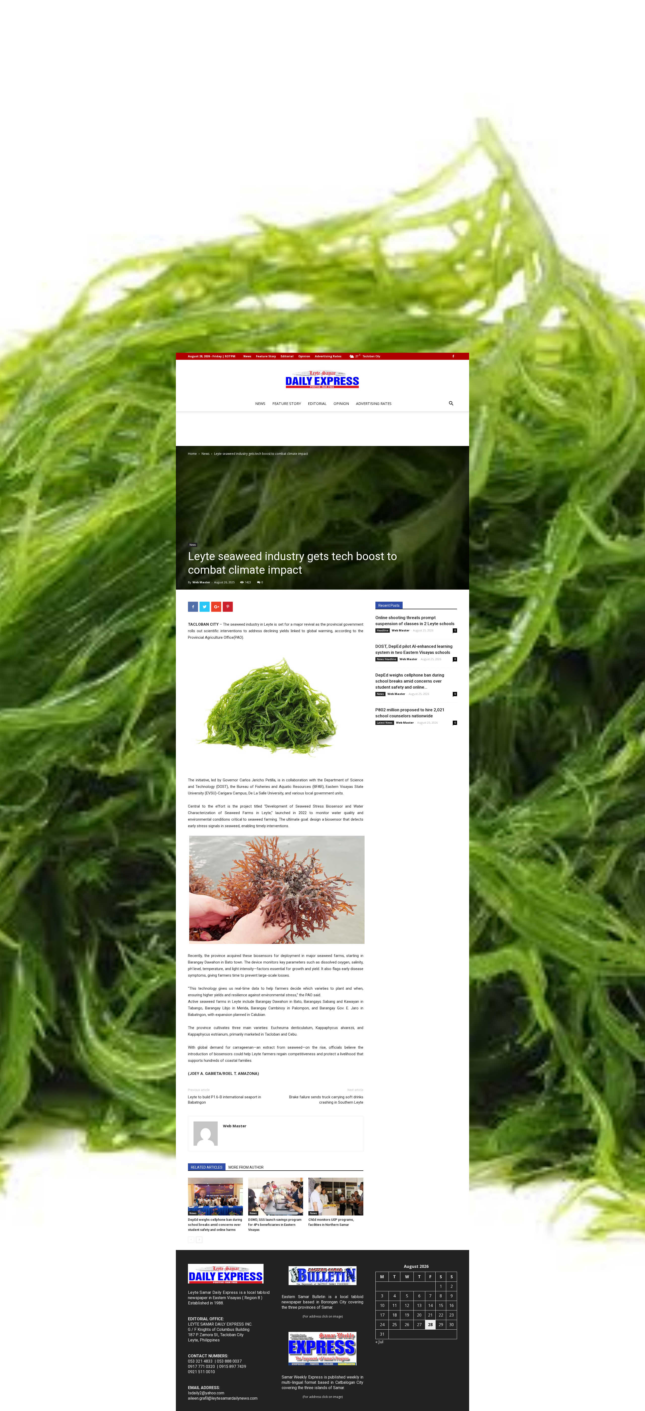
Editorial (287, 356)
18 (394, 1315)
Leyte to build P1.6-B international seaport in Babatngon (224, 1100)
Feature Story (266, 356)
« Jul (379, 1341)
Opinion (304, 356)
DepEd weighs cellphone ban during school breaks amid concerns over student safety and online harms (215, 1225)
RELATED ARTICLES (206, 1167)
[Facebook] (453, 356)
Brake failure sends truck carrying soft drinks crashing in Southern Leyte (326, 1100)
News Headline (386, 659)
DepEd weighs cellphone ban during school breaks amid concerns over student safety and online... (409, 681)
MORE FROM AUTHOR (246, 1167)
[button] (451, 404)
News (247, 356)
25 (394, 1324)
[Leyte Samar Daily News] (322, 379)
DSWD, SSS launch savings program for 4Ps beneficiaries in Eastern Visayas (274, 1225)
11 (394, 1305)
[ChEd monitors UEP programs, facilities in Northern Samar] (335, 1196)
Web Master (201, 582)
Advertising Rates (328, 356)
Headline (382, 630)
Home (192, 454)
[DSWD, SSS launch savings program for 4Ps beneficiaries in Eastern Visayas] (275, 1196)
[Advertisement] (322, 428)
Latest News (385, 722)
